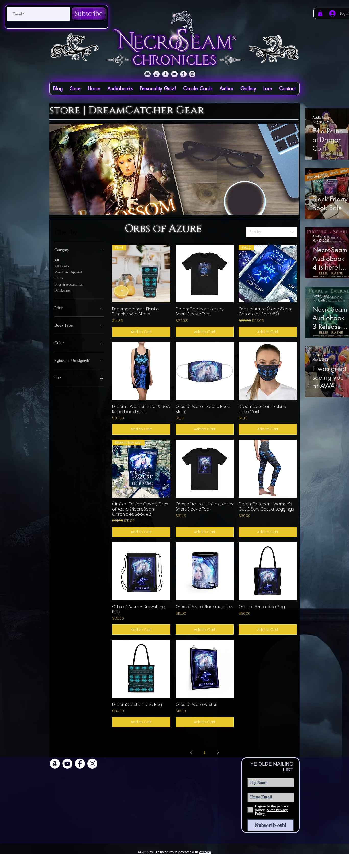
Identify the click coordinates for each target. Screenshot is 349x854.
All (56, 260)
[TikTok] (156, 74)
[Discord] (147, 74)
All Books (61, 266)
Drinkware (62, 290)
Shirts (58, 278)
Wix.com (205, 852)
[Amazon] (165, 74)
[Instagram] (192, 74)
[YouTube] (174, 74)
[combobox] (271, 232)
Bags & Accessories (68, 284)
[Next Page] (218, 752)
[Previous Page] (191, 752)
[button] (320, 13)
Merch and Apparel (68, 272)
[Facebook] (183, 74)
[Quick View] (205, 274)
